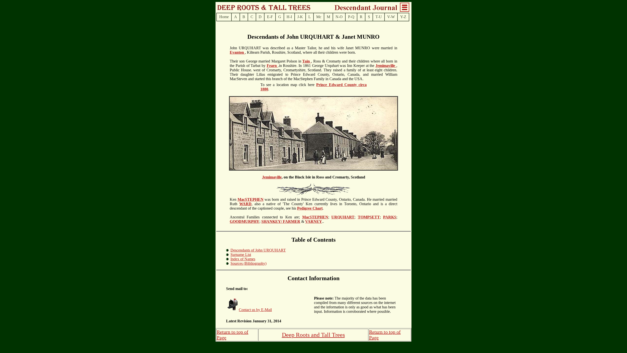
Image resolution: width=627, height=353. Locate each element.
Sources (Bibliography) (248, 263)
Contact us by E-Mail (255, 310)
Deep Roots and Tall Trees (313, 335)
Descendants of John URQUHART (258, 250)
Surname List (240, 254)
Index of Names (242, 259)
